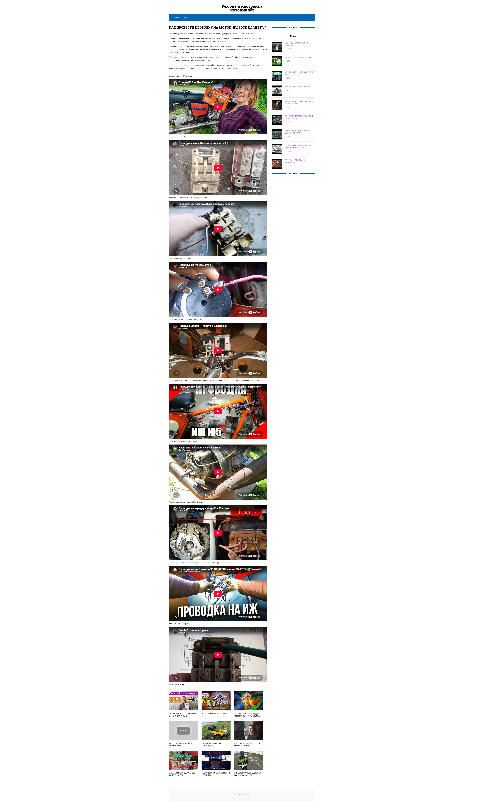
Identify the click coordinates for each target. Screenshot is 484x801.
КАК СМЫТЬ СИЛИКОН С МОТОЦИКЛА (295, 161)
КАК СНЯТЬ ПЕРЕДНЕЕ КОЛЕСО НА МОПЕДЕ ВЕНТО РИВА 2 (299, 117)
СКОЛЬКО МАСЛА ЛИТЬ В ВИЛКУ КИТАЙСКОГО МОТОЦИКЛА (298, 146)
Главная (175, 17)
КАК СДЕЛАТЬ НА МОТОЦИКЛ (297, 86)
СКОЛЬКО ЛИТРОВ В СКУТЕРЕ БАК (299, 57)
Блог (186, 17)
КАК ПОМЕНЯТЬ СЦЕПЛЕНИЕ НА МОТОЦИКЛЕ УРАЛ (298, 131)
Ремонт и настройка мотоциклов (242, 8)
